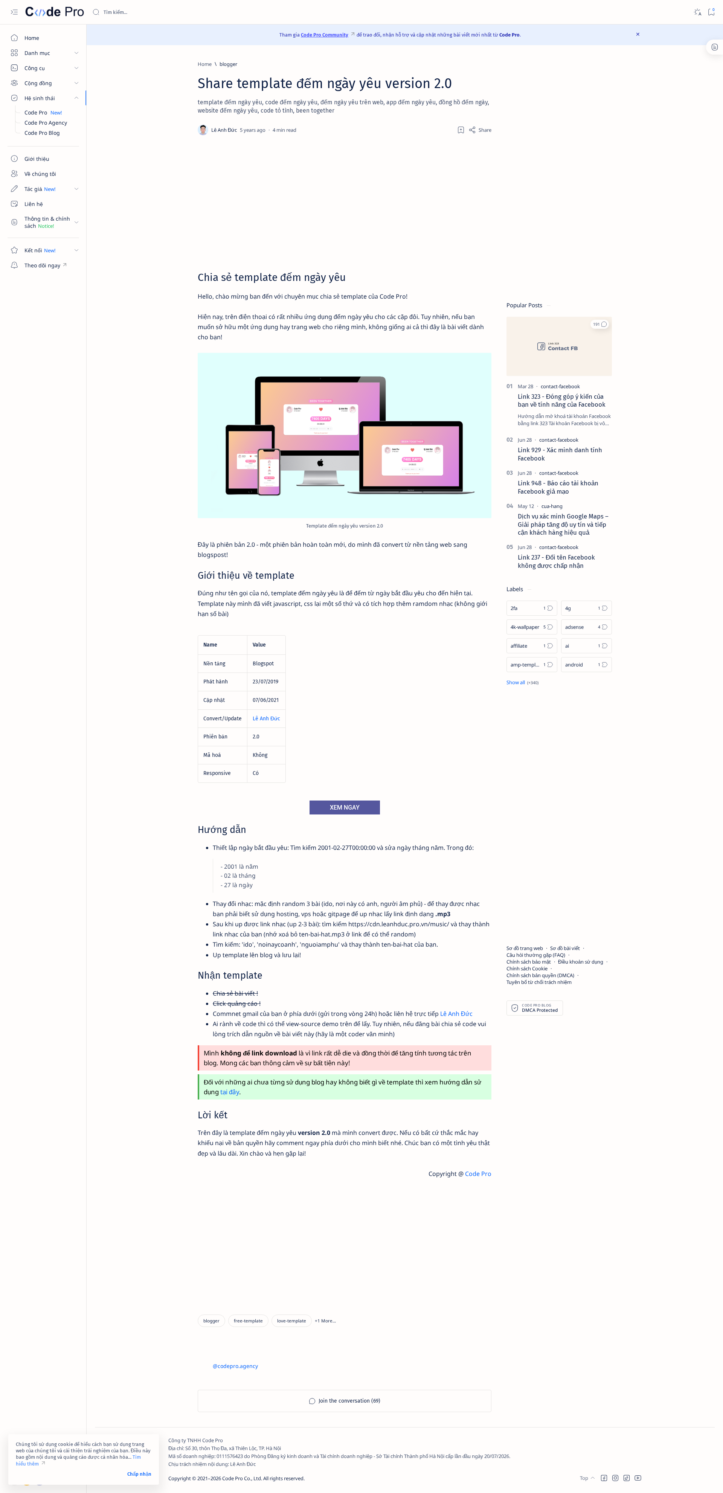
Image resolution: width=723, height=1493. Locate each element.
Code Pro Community (324, 35)
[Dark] (697, 12)
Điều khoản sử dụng (580, 961)
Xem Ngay (345, 807)
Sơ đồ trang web (524, 948)
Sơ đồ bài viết (565, 948)
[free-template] (248, 1321)
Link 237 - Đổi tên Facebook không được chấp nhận (556, 561)
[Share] (479, 130)
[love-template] (292, 1321)
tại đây (229, 1091)
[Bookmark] (711, 12)
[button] (325, 1321)
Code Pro (478, 1174)
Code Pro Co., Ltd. (242, 1478)
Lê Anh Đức (266, 718)
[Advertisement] (344, 203)
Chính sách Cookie (527, 968)
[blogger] (211, 1321)
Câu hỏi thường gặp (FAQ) (535, 955)
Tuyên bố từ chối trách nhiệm (539, 982)
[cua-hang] (552, 506)
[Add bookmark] (461, 130)
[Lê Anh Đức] (225, 130)
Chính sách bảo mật (528, 961)
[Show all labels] (522, 682)
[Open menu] (14, 12)
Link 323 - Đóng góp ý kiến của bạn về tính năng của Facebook (562, 401)
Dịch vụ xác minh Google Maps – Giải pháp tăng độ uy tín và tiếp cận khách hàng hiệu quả (563, 524)
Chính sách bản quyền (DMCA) (540, 975)
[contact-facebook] (560, 386)
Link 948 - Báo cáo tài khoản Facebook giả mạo (558, 487)
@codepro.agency (235, 1365)
